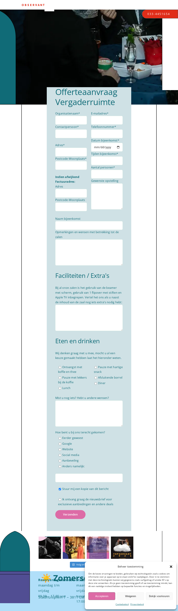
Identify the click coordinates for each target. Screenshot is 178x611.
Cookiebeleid (122, 604)
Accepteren (101, 596)
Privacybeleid (137, 604)
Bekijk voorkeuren (159, 596)
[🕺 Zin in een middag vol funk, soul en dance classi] (74, 548)
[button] (171, 566)
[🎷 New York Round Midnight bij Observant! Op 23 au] (50, 548)
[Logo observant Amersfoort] (33, 5)
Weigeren (130, 596)
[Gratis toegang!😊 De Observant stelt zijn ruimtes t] (122, 548)
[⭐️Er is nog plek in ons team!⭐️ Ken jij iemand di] (98, 548)
